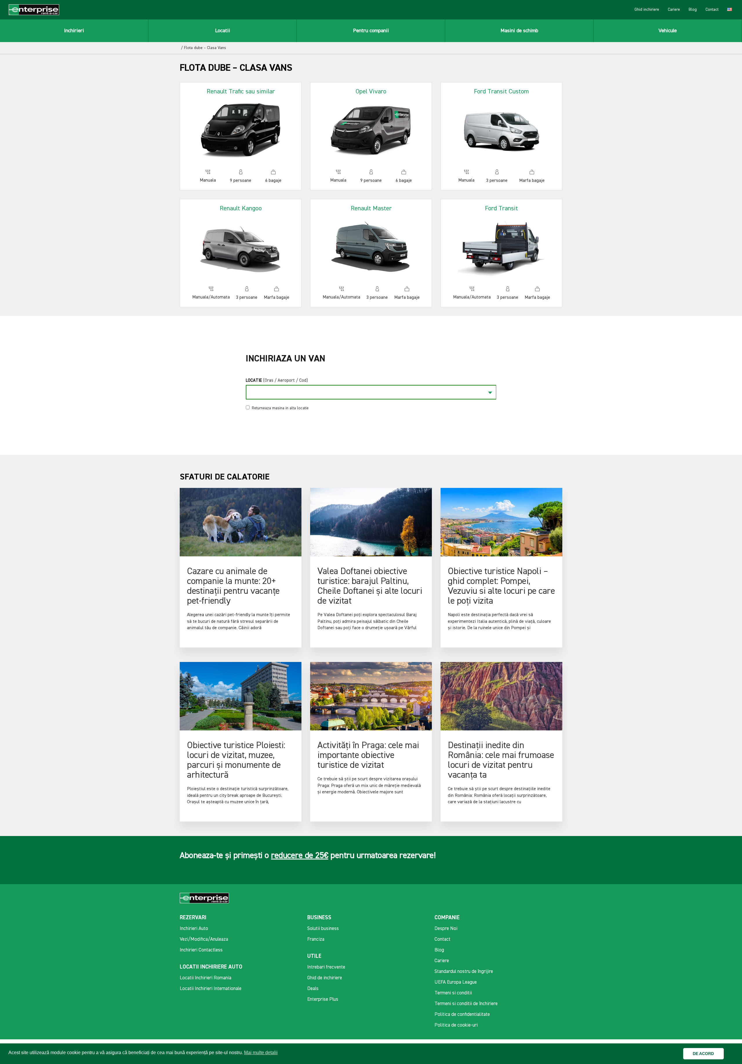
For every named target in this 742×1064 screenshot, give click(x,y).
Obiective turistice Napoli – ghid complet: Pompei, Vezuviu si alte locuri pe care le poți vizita (501, 586)
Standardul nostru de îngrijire (463, 971)
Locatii (222, 30)
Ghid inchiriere (646, 10)
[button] (730, 1054)
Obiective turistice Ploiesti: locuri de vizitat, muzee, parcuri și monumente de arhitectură (236, 760)
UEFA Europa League (455, 982)
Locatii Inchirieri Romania (205, 978)
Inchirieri (74, 30)
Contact (712, 10)
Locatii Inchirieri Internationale (210, 988)
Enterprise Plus (322, 999)
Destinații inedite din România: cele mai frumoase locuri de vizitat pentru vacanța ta (501, 760)
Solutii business (323, 928)
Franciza (315, 939)
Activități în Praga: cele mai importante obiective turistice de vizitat (368, 755)
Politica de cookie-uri (456, 1025)
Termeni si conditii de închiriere (466, 1003)
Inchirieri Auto (194, 928)
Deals (313, 988)
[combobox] (371, 392)
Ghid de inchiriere (324, 978)
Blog (693, 10)
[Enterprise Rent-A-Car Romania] (34, 9)
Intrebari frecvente (326, 967)
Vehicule (668, 30)
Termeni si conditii (453, 993)
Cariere (674, 10)
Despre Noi (445, 928)
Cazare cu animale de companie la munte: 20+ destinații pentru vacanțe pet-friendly (233, 586)
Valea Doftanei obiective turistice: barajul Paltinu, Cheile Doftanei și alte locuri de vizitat (369, 586)
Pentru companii (371, 30)
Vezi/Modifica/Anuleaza (204, 939)
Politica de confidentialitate (462, 1014)
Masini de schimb (519, 30)
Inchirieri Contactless (201, 950)
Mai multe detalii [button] (261, 1052)
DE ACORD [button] (703, 1053)
